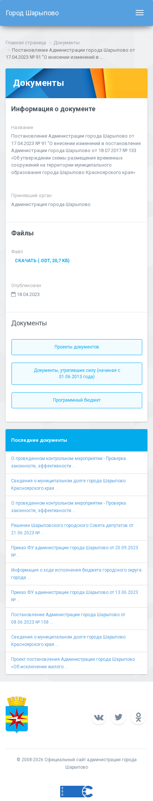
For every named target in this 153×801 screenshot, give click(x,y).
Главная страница (26, 42)
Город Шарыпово (32, 13)
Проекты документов (77, 347)
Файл (17, 251)
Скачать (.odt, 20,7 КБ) (42, 260)
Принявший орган (31, 195)
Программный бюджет (77, 400)
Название (22, 127)
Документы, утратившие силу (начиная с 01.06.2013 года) (77, 373)
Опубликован (26, 285)
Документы (66, 42)
